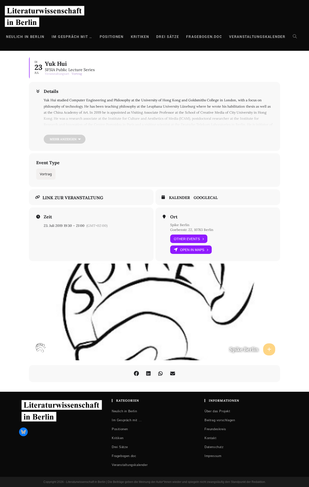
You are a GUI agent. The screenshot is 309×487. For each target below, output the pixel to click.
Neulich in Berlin (124, 411)
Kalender (179, 197)
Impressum (212, 456)
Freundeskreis (215, 429)
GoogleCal (206, 197)
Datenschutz (214, 447)
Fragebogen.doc (124, 456)
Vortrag (46, 174)
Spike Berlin (180, 225)
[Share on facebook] (136, 374)
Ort (173, 217)
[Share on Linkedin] (148, 374)
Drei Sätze (120, 447)
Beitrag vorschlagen (219, 420)
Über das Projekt (217, 411)
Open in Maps (192, 250)
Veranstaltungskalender (129, 465)
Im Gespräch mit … (127, 420)
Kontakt (210, 438)
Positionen (120, 429)
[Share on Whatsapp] (160, 374)
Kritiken (118, 438)
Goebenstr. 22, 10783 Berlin (191, 230)
